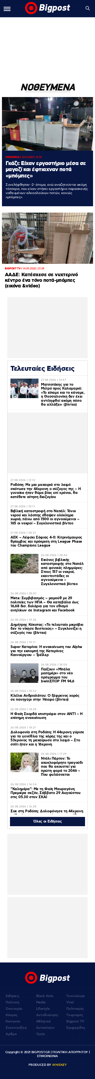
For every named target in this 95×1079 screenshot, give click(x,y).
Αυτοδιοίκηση (47, 1015)
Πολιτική (12, 1002)
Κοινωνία (13, 1021)
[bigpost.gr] (47, 8)
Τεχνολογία (75, 996)
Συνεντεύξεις (16, 1028)
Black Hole (44, 996)
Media (41, 1002)
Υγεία (40, 1034)
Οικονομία (14, 1009)
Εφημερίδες (76, 1028)
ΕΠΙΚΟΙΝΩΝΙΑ (47, 1056)
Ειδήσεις (12, 996)
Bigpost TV (75, 1021)
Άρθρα (11, 1034)
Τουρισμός (74, 1015)
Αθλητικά (43, 1021)
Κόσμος (12, 1015)
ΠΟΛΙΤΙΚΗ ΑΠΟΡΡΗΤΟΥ (70, 1052)
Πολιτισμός (75, 1009)
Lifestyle (43, 1009)
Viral (70, 1002)
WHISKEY (59, 1065)
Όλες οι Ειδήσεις (47, 821)
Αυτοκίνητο (45, 1028)
